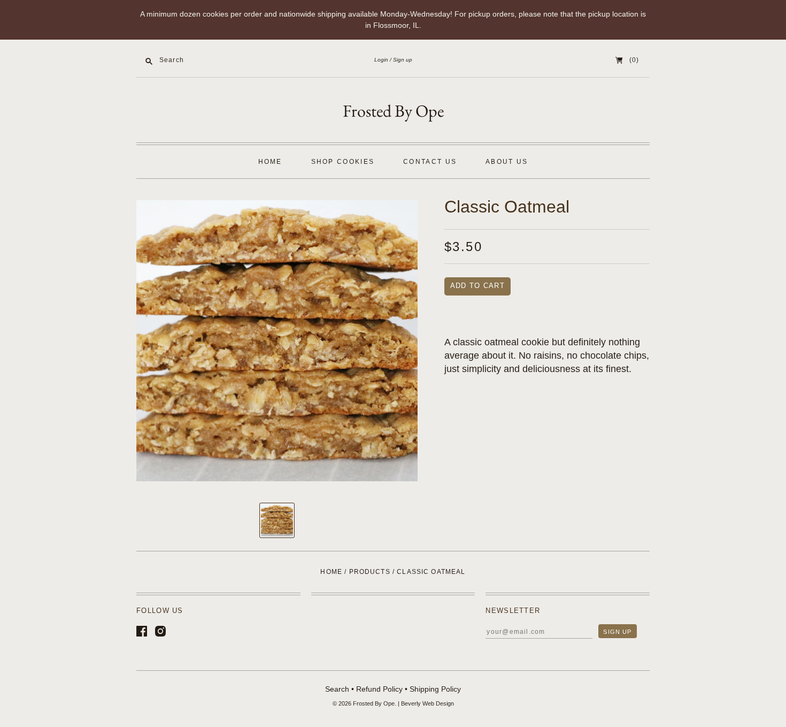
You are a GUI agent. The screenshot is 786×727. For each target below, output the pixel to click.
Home (270, 161)
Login (381, 60)
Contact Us (430, 161)
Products (369, 572)
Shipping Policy (435, 689)
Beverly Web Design (427, 703)
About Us (507, 161)
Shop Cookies (343, 161)
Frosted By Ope (393, 111)
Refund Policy (379, 689)
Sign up (402, 60)
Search (337, 689)
